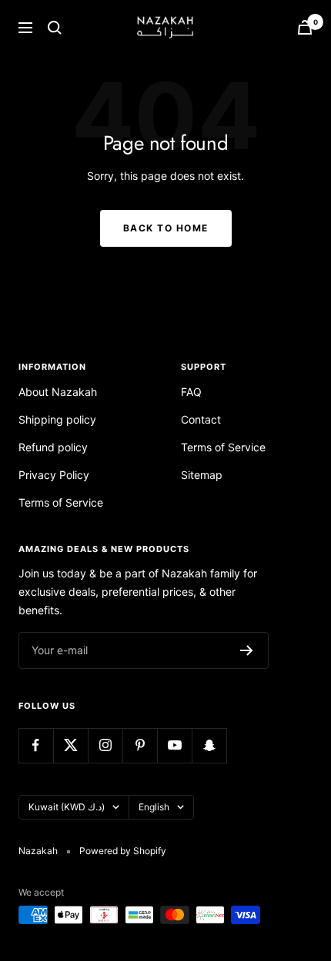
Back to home (166, 228)
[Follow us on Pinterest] (139, 745)
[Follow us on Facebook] (35, 745)
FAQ (191, 391)
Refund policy (53, 447)
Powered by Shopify (122, 850)
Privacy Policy (53, 474)
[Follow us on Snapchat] (209, 745)
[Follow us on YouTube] (174, 745)
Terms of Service (60, 502)
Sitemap (201, 474)
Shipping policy (57, 419)
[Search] (55, 28)
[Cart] (305, 27)
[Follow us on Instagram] (105, 745)
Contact (201, 419)
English (154, 807)
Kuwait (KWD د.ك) (66, 807)
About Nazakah (57, 391)
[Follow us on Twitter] (70, 745)
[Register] (246, 650)
